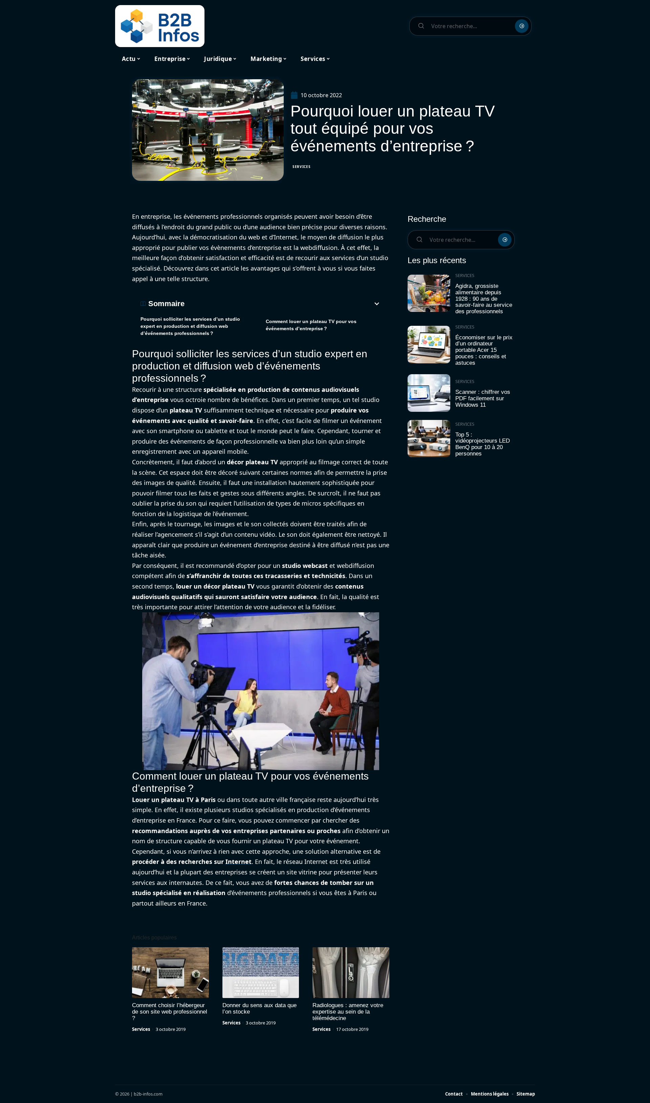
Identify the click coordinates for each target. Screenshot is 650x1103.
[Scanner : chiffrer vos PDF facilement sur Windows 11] (429, 393)
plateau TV (186, 410)
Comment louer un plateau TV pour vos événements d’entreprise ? (311, 325)
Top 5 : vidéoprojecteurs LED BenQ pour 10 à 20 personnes (482, 444)
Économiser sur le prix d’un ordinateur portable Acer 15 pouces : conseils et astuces (484, 350)
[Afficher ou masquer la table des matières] (283, 304)
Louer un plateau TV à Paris (174, 800)
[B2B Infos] (159, 26)
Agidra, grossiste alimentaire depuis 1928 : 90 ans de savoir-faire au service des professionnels (483, 299)
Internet (238, 861)
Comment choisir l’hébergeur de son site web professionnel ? (169, 1011)
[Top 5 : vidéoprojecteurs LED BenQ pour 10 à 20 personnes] (429, 439)
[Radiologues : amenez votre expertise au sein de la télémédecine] (350, 972)
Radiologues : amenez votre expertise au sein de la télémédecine (347, 1011)
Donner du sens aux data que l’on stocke (259, 1008)
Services (301, 166)
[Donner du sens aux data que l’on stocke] (260, 972)
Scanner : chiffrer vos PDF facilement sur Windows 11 (482, 398)
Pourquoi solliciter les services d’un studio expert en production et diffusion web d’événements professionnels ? (190, 326)
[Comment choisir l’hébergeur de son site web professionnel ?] (170, 972)
